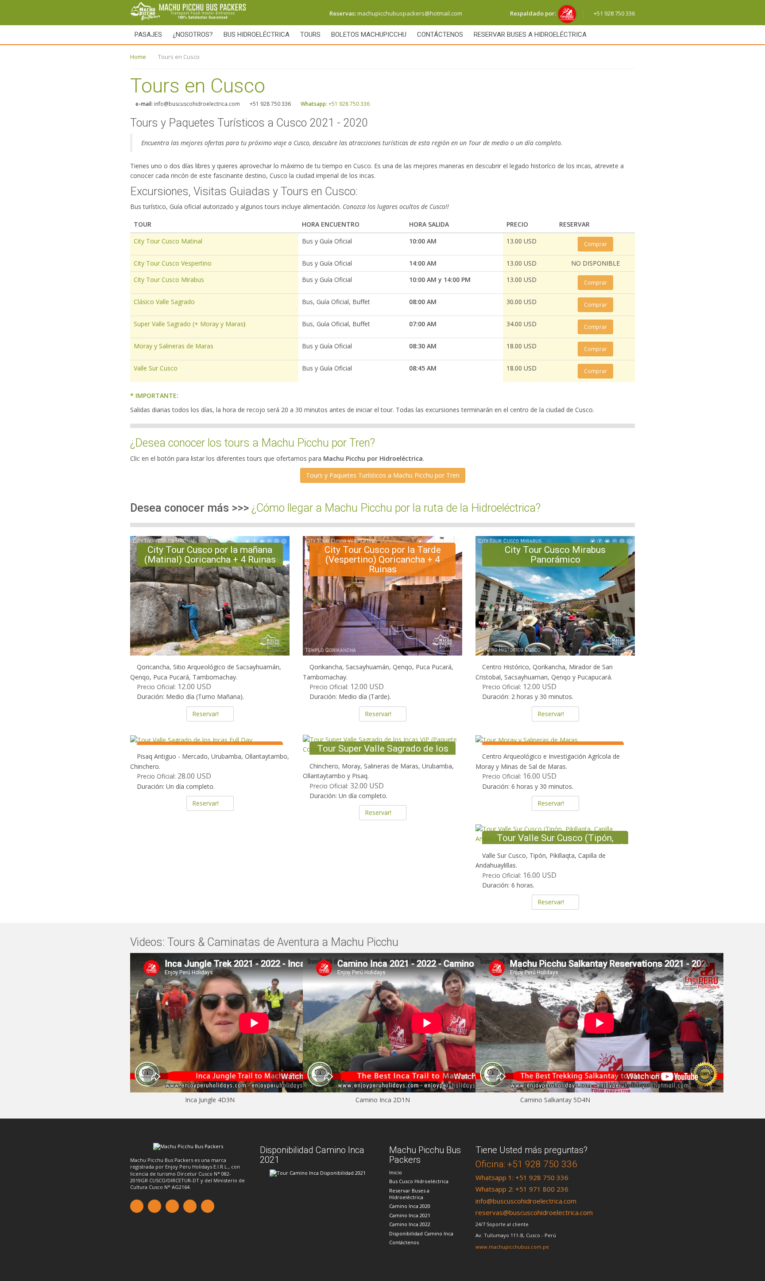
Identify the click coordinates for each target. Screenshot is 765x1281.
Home (138, 57)
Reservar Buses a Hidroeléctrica (530, 35)
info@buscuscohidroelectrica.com (525, 1200)
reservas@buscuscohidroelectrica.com (534, 1212)
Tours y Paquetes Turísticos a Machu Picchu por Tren (383, 475)
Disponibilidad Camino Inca (421, 1233)
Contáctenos (440, 35)
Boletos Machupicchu (368, 35)
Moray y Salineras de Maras (173, 346)
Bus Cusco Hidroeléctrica (418, 1181)
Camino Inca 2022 (409, 1224)
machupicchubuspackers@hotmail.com (395, 13)
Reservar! (205, 714)
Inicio (395, 1172)
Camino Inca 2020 (409, 1206)
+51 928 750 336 (613, 13)
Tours (310, 35)
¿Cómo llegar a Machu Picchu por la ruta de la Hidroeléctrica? (396, 508)
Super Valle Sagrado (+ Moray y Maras (189, 324)
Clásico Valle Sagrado (164, 301)
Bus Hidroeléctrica (257, 35)
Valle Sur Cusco (156, 368)
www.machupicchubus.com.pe (512, 1246)
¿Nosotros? (193, 35)
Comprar (595, 243)
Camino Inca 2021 (409, 1215)
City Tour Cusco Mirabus (169, 279)
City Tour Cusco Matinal (168, 241)
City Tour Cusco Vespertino (173, 263)
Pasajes (148, 35)
